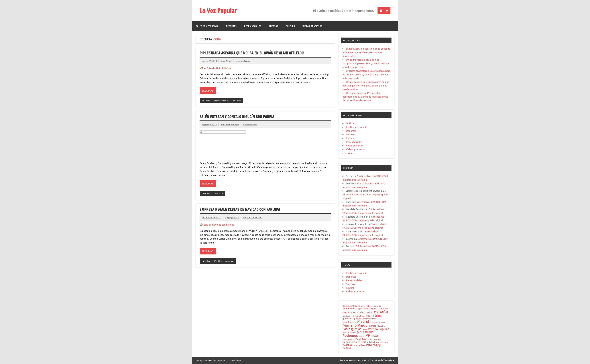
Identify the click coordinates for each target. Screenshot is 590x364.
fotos (369, 316)
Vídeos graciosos (312, 26)
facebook (346, 316)
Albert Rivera (366, 306)
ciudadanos (349, 312)
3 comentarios (243, 60)
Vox (355, 345)
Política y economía (207, 26)
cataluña (383, 308)
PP (367, 335)
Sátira (365, 342)
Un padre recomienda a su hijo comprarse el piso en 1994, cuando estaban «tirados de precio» (365, 63)
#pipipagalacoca (351, 306)
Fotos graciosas (354, 145)
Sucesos (273, 26)
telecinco (374, 342)
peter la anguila (349, 332)
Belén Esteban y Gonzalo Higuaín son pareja (237, 116)
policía (361, 336)
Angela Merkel (362, 309)
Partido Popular (378, 328)
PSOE (375, 335)
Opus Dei (381, 326)
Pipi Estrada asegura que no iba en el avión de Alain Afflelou (252, 53)
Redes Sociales (252, 26)
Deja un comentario (252, 217)
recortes (377, 340)
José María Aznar (369, 319)
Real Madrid (363, 339)
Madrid (363, 321)
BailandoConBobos (230, 124)
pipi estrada (365, 331)
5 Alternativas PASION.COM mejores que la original (365, 194)
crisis (369, 312)
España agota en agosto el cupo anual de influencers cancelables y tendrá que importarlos (366, 52)
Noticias (206, 100)
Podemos (350, 335)
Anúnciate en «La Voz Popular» (210, 360)
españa (381, 312)
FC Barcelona (358, 316)
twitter (347, 344)
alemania (377, 306)
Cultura (290, 26)
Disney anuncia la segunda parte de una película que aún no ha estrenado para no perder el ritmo (365, 85)
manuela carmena (377, 322)
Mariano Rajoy (354, 325)
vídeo (362, 345)
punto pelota (347, 340)
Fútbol (377, 315)
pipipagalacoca (232, 217)
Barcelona (374, 309)
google (357, 318)
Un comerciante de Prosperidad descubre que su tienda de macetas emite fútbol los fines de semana (365, 96)
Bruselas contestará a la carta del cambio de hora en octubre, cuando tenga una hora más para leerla (366, 74)
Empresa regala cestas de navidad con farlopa (240, 209)
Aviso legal (235, 360)
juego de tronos (349, 322)
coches (361, 312)
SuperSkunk (226, 60)
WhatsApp (373, 344)
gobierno (347, 318)
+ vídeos (350, 152)
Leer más (207, 90)
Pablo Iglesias (351, 328)
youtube (346, 348)
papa (365, 329)
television (384, 342)
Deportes (231, 26)
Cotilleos (206, 193)
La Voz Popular (218, 10)
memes (372, 325)
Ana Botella (348, 308)
